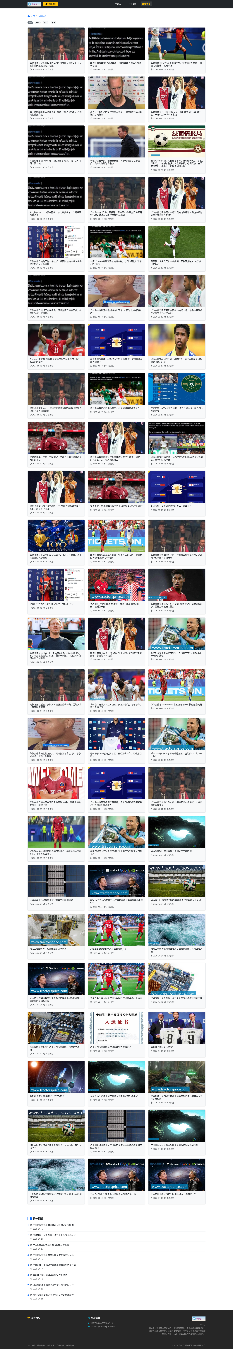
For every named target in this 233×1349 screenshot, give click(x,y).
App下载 (31, 1345)
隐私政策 (50, 1345)
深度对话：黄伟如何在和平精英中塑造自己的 (54, 1265)
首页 (32, 16)
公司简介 (132, 4)
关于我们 (41, 1345)
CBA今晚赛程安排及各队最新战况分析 (51, 1245)
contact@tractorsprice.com (103, 1326)
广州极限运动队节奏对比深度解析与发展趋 (53, 1255)
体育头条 (146, 3)
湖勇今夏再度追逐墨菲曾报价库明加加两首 (53, 1295)
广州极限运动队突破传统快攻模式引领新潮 (53, 1225)
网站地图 (70, 1345)
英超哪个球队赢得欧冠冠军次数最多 (50, 1275)
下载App (119, 4)
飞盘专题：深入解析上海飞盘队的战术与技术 (54, 1235)
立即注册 (52, 4)
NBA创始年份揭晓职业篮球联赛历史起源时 (53, 1285)
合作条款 (60, 1345)
